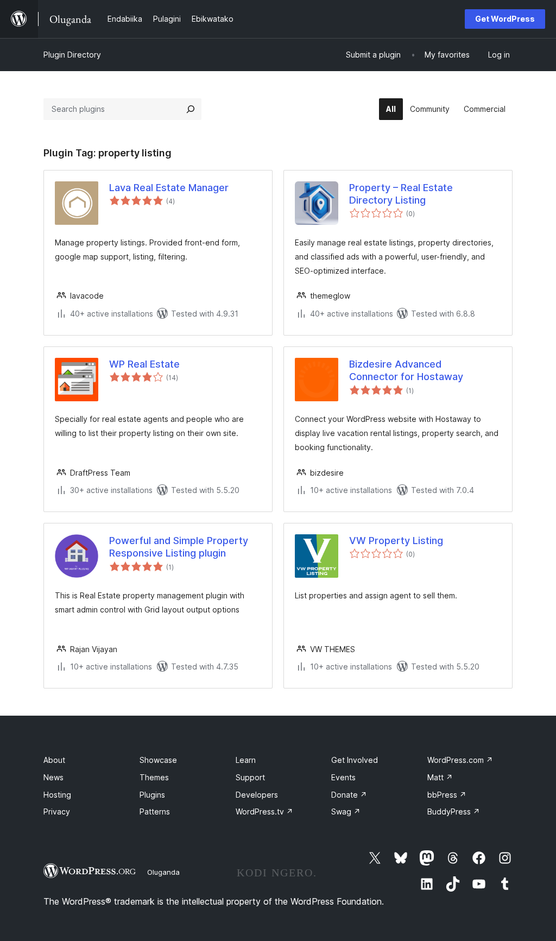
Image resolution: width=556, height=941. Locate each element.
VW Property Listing (396, 540)
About (54, 760)
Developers (257, 794)
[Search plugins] (190, 109)
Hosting (57, 794)
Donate (349, 794)
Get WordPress (505, 18)
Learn (246, 760)
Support (250, 777)
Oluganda (163, 872)
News (53, 777)
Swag (346, 811)
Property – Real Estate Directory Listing (401, 194)
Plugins (152, 794)
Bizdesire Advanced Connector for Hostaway (406, 370)
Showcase (158, 760)
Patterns (155, 811)
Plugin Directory (72, 54)
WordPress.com (460, 760)
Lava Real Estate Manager (169, 187)
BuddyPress (453, 811)
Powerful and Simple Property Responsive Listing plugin (178, 547)
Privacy (56, 811)
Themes (154, 777)
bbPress (446, 794)
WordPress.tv (264, 811)
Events (343, 777)
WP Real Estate (144, 364)
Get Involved (354, 760)
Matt (440, 777)
